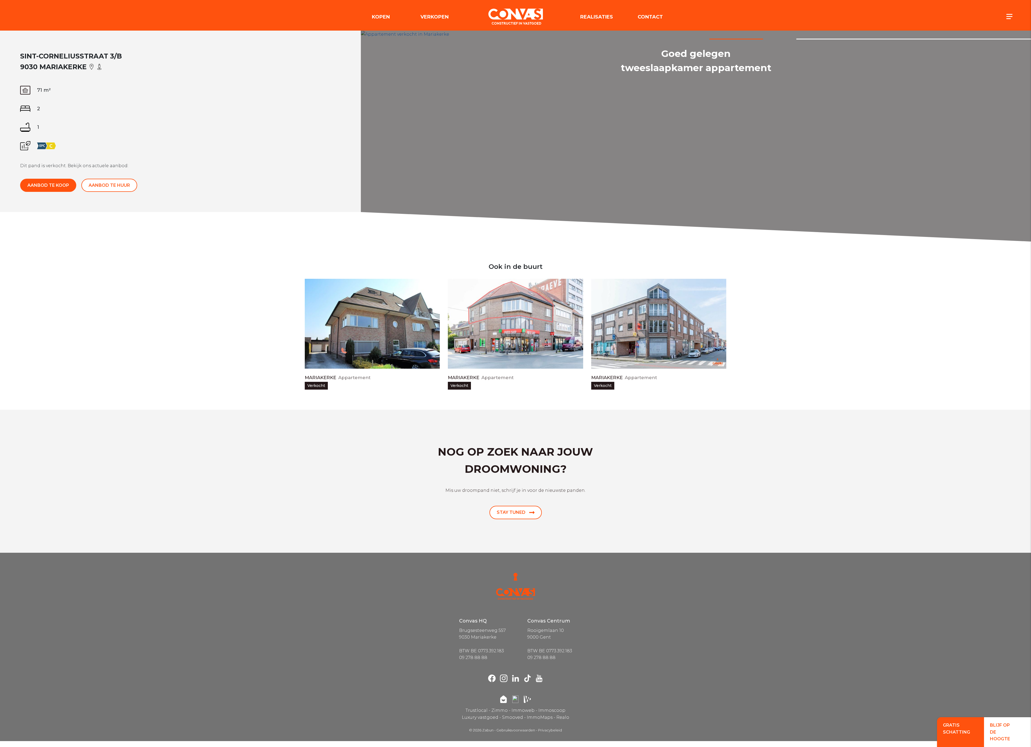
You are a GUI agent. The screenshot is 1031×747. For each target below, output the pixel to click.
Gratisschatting (956, 729)
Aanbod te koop (48, 185)
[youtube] (539, 678)
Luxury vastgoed (480, 717)
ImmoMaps (540, 717)
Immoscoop (551, 710)
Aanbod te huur (109, 185)
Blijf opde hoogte (1000, 732)
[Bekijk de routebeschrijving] (92, 66)
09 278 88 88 (473, 657)
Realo (562, 717)
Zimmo (499, 710)
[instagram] (503, 678)
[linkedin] (515, 678)
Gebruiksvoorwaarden (515, 730)
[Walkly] (527, 699)
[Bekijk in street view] (99, 66)
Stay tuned (512, 512)
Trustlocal (477, 710)
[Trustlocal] (515, 699)
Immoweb (523, 710)
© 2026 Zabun (481, 730)
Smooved (512, 717)
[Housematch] (503, 699)
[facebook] (492, 678)
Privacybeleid (550, 730)
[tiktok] (527, 678)
